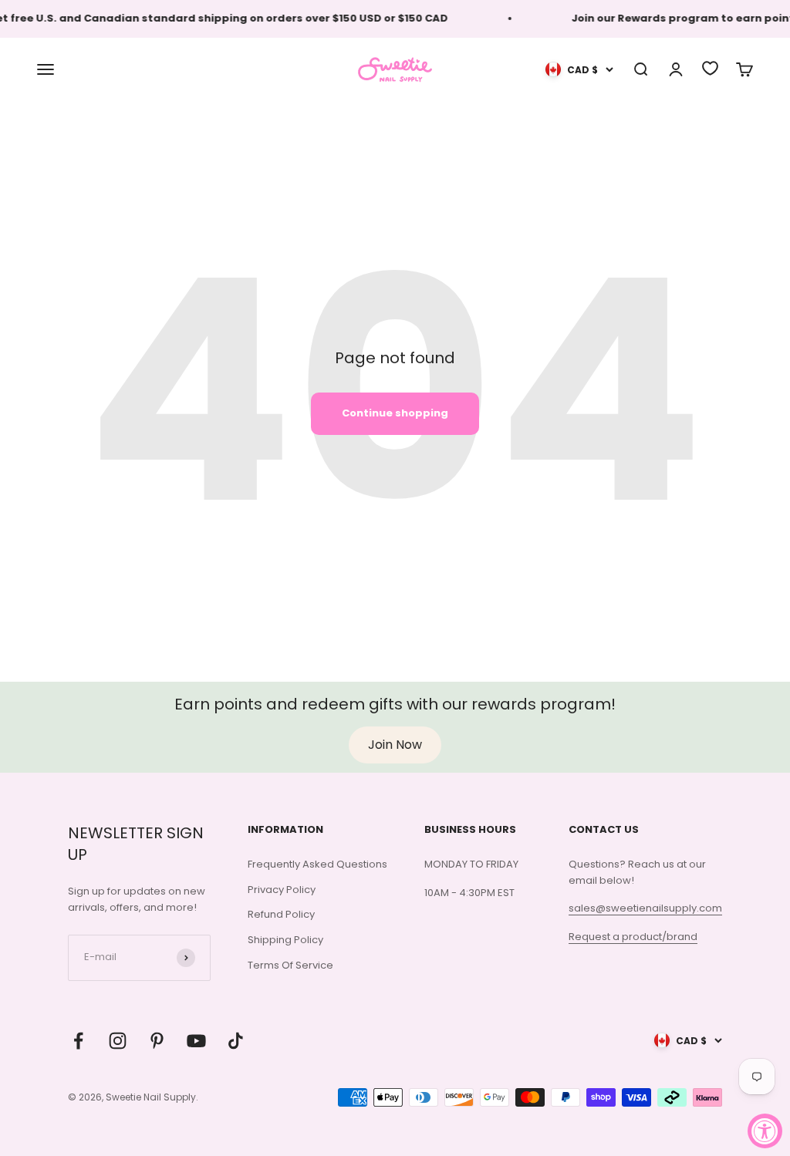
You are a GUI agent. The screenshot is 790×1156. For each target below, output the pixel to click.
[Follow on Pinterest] (157, 1040)
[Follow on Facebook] (78, 1040)
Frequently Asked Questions (317, 864)
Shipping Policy (285, 939)
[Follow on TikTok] (235, 1040)
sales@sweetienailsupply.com (645, 908)
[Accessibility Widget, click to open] (765, 1131)
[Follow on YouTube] (196, 1040)
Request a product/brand (633, 936)
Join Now (395, 744)
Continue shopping (395, 413)
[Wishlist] (710, 68)
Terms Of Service (290, 965)
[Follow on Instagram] (117, 1040)
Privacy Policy (282, 889)
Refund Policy (281, 914)
